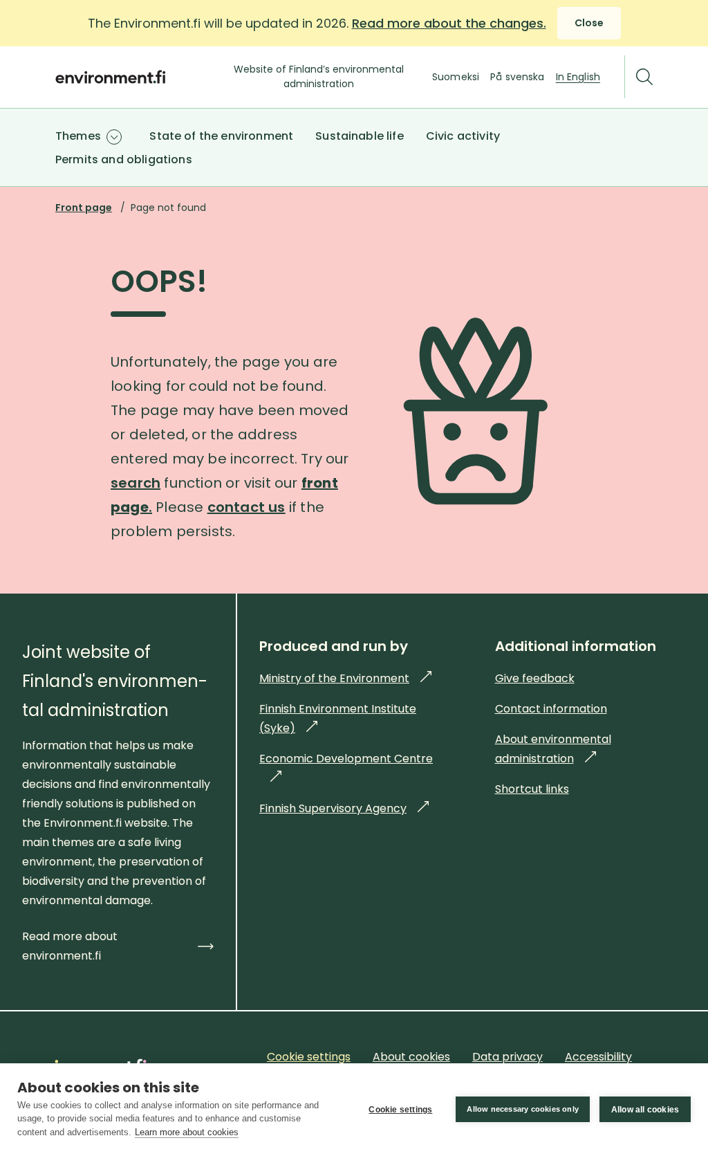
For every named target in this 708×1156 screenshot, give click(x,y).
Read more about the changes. (449, 23)
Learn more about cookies (187, 1132)
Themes (78, 136)
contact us (246, 507)
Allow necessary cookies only (523, 1109)
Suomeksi (455, 77)
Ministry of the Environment (345, 678)
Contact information (551, 709)
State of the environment (221, 136)
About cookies (411, 1057)
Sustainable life (359, 136)
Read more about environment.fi (70, 946)
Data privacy (507, 1057)
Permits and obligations (123, 159)
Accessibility (598, 1057)
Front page (83, 207)
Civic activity (463, 136)
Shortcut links (532, 789)
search (135, 483)
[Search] (644, 77)
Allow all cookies (645, 1109)
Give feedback (535, 678)
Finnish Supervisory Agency (344, 808)
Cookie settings (400, 1109)
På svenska (517, 77)
